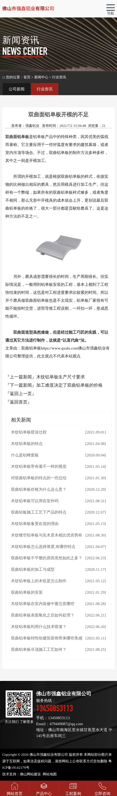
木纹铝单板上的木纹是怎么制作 (38, 581)
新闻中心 (41, 77)
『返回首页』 (18, 402)
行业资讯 (45, 89)
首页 (26, 77)
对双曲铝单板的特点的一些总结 (38, 478)
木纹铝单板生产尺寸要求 (60, 376)
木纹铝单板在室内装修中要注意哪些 (42, 604)
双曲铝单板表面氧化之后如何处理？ (42, 615)
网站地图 (50, 774)
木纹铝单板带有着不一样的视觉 (38, 466)
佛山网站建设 (30, 774)
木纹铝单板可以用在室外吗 (34, 501)
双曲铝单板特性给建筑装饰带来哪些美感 (46, 638)
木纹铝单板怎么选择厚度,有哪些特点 (43, 546)
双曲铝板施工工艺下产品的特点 (38, 512)
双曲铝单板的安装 (27, 592)
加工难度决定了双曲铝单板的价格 (69, 385)
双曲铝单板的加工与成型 (33, 569)
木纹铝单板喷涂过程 (29, 432)
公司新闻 (17, 89)
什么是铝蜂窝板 (25, 455)
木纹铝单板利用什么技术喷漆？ (38, 626)
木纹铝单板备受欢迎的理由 (34, 523)
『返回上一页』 (20, 393)
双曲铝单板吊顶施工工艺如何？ (38, 649)
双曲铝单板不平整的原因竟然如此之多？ (46, 558)
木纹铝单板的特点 (27, 443)
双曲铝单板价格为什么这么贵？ (38, 489)
